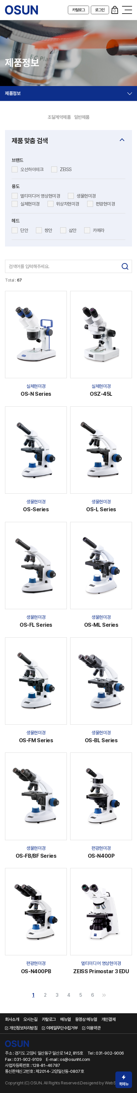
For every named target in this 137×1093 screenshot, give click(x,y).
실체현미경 (30, 203)
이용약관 (93, 1027)
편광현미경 (105, 203)
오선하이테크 (31, 169)
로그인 (100, 10)
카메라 (98, 230)
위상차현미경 (67, 203)
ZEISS (66, 169)
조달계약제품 (59, 117)
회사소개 (12, 1019)
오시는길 (30, 1019)
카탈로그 (78, 10)
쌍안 (48, 230)
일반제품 (81, 117)
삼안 (72, 230)
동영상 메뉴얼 (86, 1019)
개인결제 (108, 1019)
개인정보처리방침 (23, 1027)
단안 (24, 230)
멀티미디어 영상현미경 (40, 196)
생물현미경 (86, 196)
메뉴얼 (65, 1019)
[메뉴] (127, 10)
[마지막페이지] (104, 995)
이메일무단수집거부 (62, 1027)
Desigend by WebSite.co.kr (105, 1082)
